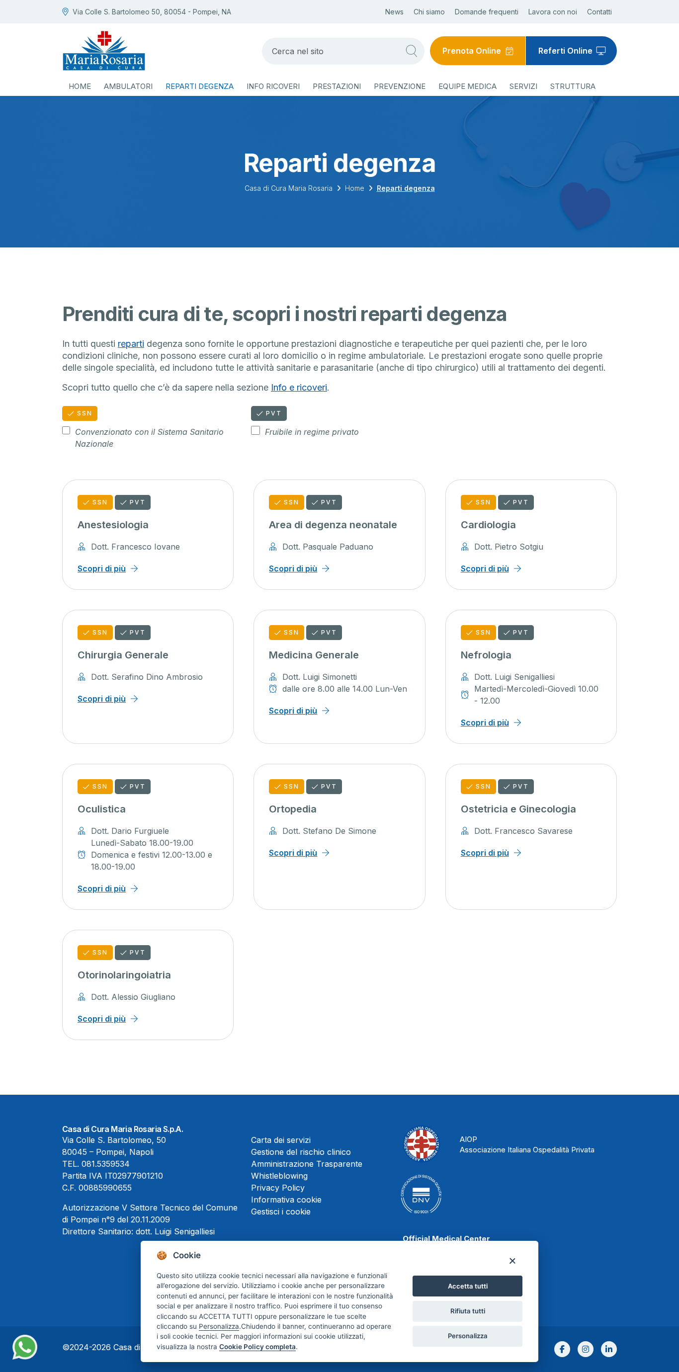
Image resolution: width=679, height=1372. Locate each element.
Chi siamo (429, 11)
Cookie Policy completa (257, 1347)
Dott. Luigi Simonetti (319, 677)
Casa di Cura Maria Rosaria (289, 188)
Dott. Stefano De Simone (329, 831)
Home (80, 86)
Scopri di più (102, 568)
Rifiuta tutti (467, 1311)
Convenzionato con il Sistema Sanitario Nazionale (149, 438)
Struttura (572, 86)
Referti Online (565, 51)
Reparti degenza (200, 86)
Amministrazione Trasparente (306, 1164)
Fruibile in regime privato (312, 432)
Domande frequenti (486, 11)
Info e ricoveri (299, 387)
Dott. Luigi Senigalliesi (514, 677)
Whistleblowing (279, 1176)
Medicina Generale (314, 655)
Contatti (599, 11)
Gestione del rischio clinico (301, 1152)
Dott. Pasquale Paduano (327, 547)
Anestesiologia (113, 525)
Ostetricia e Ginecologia (518, 809)
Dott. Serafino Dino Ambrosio (147, 677)
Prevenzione (399, 86)
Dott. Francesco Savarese (523, 831)
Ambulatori (128, 86)
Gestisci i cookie (281, 1211)
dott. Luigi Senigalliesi (175, 1231)
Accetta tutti (468, 1286)
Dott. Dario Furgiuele (130, 831)
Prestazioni (337, 86)
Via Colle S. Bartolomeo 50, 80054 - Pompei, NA (152, 11)
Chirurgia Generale (123, 655)
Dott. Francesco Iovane (135, 547)
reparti (131, 343)
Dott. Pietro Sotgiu (508, 547)
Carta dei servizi (281, 1140)
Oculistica (102, 809)
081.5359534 (106, 1164)
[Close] (512, 1260)
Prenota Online (471, 51)
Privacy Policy (278, 1188)
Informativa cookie (286, 1200)
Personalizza (468, 1336)
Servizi (523, 86)
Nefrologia (486, 655)
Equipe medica (467, 86)
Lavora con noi (552, 11)
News (394, 11)
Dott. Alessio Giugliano (133, 997)
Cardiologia (488, 525)
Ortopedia (293, 809)
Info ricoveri (273, 86)
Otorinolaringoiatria (124, 975)
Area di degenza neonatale (333, 525)
